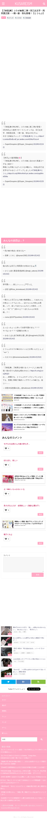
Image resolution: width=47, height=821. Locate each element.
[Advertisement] (23, 47)
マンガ (4, 722)
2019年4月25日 (35, 357)
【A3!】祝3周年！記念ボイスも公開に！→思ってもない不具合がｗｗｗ (23, 777)
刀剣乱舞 (28, 18)
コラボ (19, 18)
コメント (6, 555)
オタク (4, 700)
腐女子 (4, 705)
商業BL (4, 711)
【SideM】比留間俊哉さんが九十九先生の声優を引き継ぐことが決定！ (23, 767)
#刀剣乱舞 (26, 136)
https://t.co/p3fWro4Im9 (17, 173)
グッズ (11, 18)
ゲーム (3, 17)
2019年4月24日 (34, 255)
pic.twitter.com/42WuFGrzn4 (28, 139)
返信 (40, 452)
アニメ (4, 716)
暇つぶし (5, 733)
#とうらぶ (35, 136)
